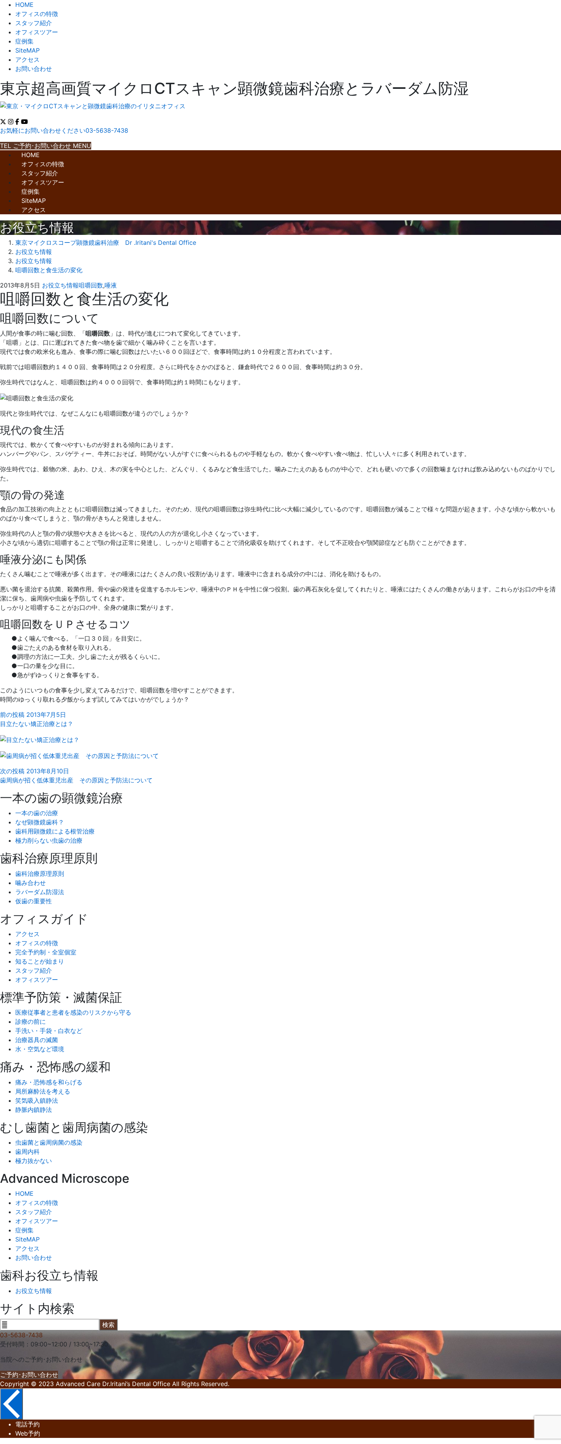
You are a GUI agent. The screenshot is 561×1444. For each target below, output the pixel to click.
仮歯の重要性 (33, 901)
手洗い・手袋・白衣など (48, 1030)
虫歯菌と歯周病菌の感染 (48, 1142)
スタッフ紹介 (33, 23)
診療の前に (30, 1021)
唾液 (111, 285)
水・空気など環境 (39, 1049)
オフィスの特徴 (36, 14)
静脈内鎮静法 (33, 1109)
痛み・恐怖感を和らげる (48, 1082)
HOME (24, 4)
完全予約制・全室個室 (45, 952)
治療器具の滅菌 (36, 1040)
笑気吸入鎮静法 (36, 1100)
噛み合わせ (30, 883)
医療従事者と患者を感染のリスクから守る (73, 1012)
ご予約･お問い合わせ (29, 1374)
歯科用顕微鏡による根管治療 (55, 831)
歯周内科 (27, 1151)
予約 (27, 1424)
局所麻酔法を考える (42, 1091)
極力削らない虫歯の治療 (48, 840)
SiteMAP (27, 50)
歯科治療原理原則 (39, 873)
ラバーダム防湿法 (39, 892)
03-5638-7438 (21, 1335)
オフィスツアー (36, 32)
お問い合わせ (33, 68)
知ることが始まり (39, 961)
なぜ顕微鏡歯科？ (39, 822)
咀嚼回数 (91, 285)
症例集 (24, 41)
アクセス (27, 59)
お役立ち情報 (60, 285)
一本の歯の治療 (36, 813)
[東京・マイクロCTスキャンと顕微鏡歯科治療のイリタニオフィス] (92, 106)
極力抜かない (33, 1161)
